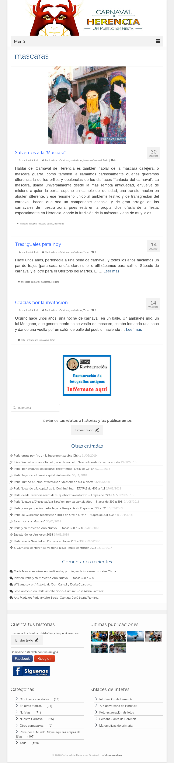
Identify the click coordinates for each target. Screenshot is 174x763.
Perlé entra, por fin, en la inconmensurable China (47, 455)
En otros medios (31, 706)
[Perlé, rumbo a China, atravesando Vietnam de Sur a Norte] (99, 648)
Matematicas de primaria (116, 725)
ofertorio (55, 281)
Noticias (25, 712)
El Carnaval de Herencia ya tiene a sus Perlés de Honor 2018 (55, 548)
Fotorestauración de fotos (116, 712)
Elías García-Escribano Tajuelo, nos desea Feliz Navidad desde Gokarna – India (67, 462)
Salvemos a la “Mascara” (29, 521)
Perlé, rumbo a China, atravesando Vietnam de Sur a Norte (54, 482)
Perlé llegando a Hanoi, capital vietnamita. (42, 475)
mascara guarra (45, 223)
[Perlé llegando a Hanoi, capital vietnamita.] (153, 636)
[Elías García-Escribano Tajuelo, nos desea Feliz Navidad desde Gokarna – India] (117, 636)
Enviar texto (84, 430)
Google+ (44, 658)
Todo (105, 160)
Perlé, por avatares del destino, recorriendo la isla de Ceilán (54, 469)
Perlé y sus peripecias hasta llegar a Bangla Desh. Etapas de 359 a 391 (60, 508)
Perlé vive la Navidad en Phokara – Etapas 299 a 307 (49, 541)
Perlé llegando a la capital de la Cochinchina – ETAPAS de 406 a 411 (59, 488)
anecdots (25, 281)
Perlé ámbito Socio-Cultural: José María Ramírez (71, 591)
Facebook (22, 658)
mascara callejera (28, 223)
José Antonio (32, 160)
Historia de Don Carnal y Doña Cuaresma (63, 584)
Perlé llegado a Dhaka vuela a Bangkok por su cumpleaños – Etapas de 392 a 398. (68, 501)
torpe (52, 339)
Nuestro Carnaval (92, 160)
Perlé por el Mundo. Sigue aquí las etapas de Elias (48, 734)
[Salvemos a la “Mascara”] (87, 105)
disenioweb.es (113, 755)
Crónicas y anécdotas (70, 160)
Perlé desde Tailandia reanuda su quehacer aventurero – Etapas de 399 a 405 (66, 495)
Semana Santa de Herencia (117, 719)
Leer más (111, 271)
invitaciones (32, 339)
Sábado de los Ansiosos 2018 (33, 534)
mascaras (59, 223)
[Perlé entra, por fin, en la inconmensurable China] (99, 636)
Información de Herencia (115, 699)
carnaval (35, 281)
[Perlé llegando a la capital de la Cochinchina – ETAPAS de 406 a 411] (117, 648)
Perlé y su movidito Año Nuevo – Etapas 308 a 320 (48, 528)
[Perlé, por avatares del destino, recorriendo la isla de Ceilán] (135, 636)
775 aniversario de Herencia (118, 706)
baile (23, 339)
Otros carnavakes (32, 725)
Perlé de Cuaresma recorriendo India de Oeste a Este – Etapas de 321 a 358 (65, 515)
